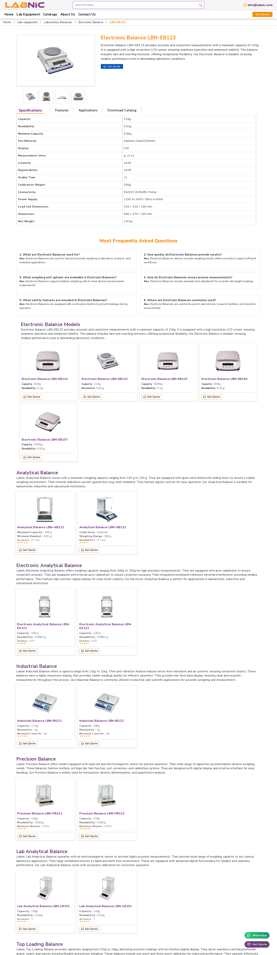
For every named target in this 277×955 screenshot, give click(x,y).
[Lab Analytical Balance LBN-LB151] (45, 889)
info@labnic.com (260, 5)
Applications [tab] (88, 110)
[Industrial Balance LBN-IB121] (45, 704)
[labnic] (25, 5)
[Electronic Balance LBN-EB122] (108, 362)
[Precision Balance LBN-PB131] (45, 796)
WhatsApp (260, 935)
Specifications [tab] (30, 110)
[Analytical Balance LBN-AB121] (45, 510)
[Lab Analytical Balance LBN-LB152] (107, 889)
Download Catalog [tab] (122, 110)
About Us (67, 14)
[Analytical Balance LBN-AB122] (107, 510)
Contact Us (87, 14)
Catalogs (50, 14)
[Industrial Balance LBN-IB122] (107, 704)
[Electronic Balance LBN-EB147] (168, 362)
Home (9, 14)
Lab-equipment (27, 22)
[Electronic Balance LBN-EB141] (48, 362)
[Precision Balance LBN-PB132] (107, 796)
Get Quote (262, 14)
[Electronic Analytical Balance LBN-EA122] (107, 607)
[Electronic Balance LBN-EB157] (48, 423)
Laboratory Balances (58, 22)
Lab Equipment (28, 14)
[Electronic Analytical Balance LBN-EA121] (45, 607)
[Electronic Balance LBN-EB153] (228, 362)
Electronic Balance (90, 22)
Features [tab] (61, 110)
